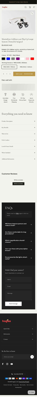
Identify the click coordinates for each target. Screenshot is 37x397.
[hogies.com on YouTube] (12, 364)
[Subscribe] (32, 357)
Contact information (8, 384)
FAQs (17, 213)
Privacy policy (16, 384)
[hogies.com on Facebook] (3, 364)
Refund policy (23, 384)
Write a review (18, 184)
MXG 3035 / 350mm (9, 67)
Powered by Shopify (24, 382)
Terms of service (30, 384)
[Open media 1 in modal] (32, 13)
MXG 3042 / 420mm (26, 67)
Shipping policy (18, 387)
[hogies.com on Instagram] (7, 364)
